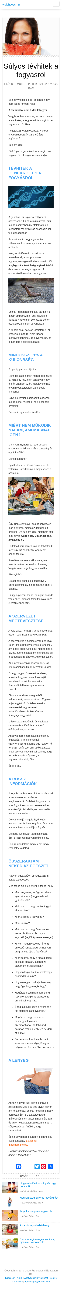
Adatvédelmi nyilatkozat (36, 1277)
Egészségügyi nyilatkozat (37, 1281)
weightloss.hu (11, 4)
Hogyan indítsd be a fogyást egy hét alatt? (38, 1185)
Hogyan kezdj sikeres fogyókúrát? (39, 1197)
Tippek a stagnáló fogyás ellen (37, 1211)
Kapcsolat (10, 1277)
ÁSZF (19, 1277)
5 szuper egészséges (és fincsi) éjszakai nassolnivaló (37, 1240)
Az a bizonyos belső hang (34, 1225)
